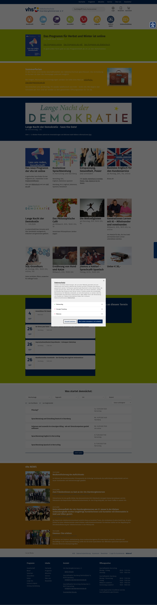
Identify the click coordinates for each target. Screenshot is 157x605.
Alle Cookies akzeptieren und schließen (90, 321)
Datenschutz (71, 298)
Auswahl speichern (70, 321)
